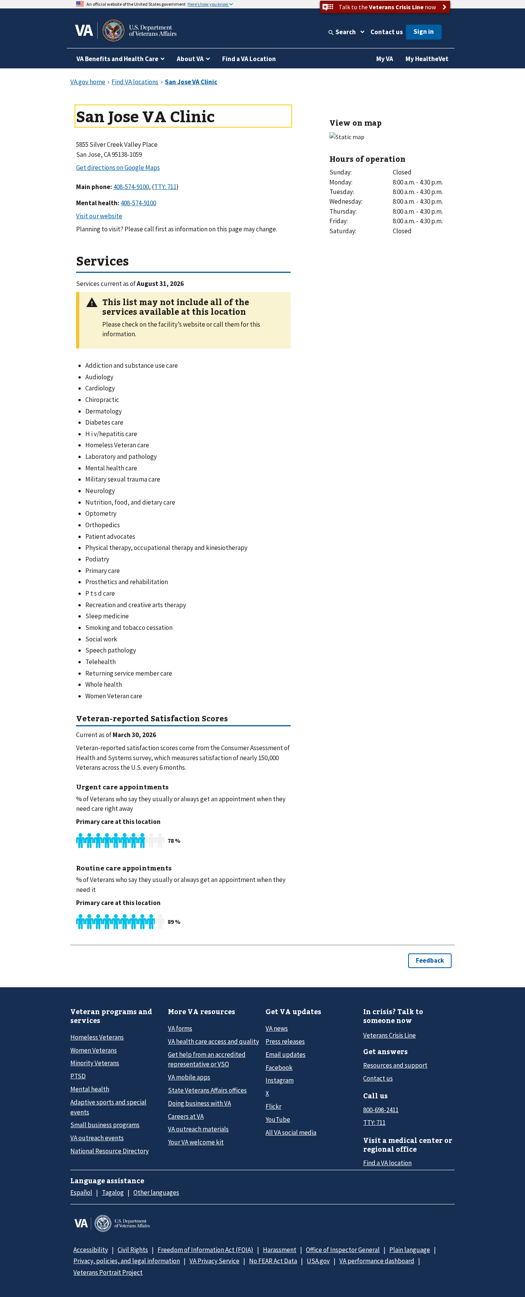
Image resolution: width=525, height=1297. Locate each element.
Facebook (279, 1067)
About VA (190, 59)
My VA (384, 59)
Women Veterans (93, 1050)
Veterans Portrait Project (108, 1272)
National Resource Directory (109, 1151)
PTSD (78, 1076)
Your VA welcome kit (196, 1142)
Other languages (156, 1192)
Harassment (279, 1250)
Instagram (280, 1080)
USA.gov (318, 1261)
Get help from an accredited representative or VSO (207, 1059)
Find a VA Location (249, 59)
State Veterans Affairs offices (207, 1090)
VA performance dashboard (376, 1261)
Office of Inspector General (343, 1250)
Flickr (273, 1106)
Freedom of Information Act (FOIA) (205, 1250)
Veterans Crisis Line (389, 1035)
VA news (277, 1028)
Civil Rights (133, 1250)
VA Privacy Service (214, 1261)
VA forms (180, 1028)
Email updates (286, 1054)
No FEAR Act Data (273, 1261)
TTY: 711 (374, 1122)
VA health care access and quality (213, 1041)
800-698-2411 (381, 1110)
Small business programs (105, 1125)
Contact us (386, 32)
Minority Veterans (94, 1063)
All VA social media (291, 1132)
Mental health (89, 1089)
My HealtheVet (427, 59)
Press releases (285, 1041)
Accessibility (90, 1250)
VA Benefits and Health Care (117, 59)
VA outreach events (97, 1138)
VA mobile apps (189, 1077)
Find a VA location (387, 1163)
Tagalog (113, 1192)
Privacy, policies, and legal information (126, 1261)
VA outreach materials (198, 1129)
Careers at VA (186, 1116)
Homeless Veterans (97, 1037)
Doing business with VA (199, 1103)
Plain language (409, 1250)
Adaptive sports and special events (108, 1107)
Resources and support (395, 1065)
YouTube (278, 1119)
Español (81, 1192)
